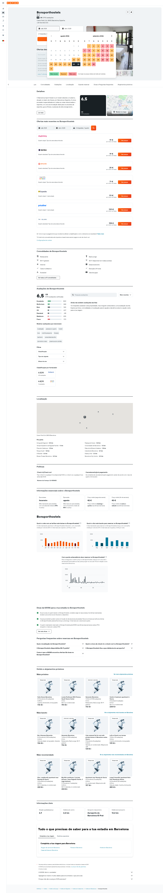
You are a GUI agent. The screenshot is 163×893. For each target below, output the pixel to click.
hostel (60, 329)
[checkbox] (46, 374)
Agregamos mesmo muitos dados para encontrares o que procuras (60, 876)
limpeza (56, 333)
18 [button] (56, 60)
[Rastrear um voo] (3, 30)
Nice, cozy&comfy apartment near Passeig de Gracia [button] (47, 778)
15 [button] (74, 55)
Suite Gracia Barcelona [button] (44, 697)
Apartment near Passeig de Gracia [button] (96, 777)
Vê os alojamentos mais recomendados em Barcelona (116, 754)
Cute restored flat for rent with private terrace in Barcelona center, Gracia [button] (96, 737)
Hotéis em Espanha (65, 888)
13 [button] (65, 55)
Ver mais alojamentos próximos (123, 674)
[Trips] (3, 35)
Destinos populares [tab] (63, 836)
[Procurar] (3, 13)
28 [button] (69, 64)
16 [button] (78, 55)
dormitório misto (42, 341)
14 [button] (69, 55)
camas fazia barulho (50, 337)
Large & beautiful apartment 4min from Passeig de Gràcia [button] (120, 778)
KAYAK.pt (39, 888)
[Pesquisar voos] (3, 9)
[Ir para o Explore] (3, 26)
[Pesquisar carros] (3, 17)
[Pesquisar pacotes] (3, 20)
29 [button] (74, 64)
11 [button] (55, 55)
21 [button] (69, 60)
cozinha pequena (47, 333)
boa (38, 333)
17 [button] (51, 60)
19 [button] (60, 60)
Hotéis (45, 888)
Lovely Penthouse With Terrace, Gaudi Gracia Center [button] (71, 698)
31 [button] (51, 69)
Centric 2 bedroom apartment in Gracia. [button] (120, 698)
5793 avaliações (48, 18)
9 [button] (78, 51)
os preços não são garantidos (78, 866)
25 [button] (56, 64)
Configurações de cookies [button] (44, 240)
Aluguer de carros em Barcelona (50, 847)
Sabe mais (100, 234)
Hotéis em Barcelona (106, 847)
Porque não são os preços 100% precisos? (52, 879)
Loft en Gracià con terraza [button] (118, 735)
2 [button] (78, 46)
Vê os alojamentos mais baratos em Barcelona (118, 712)
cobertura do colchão (55, 341)
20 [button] (65, 60)
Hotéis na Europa (53, 888)
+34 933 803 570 (42, 23)
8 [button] (73, 51)
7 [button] (69, 51)
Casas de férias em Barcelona (49, 850)
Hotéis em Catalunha (77, 888)
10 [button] (51, 55)
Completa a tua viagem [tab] (47, 836)
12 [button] (60, 55)
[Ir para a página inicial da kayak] (13, 3)
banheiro (40, 337)
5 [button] (60, 51)
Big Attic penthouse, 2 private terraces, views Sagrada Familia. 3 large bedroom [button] (72, 779)
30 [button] (78, 64)
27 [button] (65, 64)
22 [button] (74, 60)
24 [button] (51, 64)
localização (40, 329)
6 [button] (64, 51)
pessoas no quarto (51, 329)
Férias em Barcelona (76, 847)
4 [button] (55, 51)
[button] (3, 3)
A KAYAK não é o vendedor (47, 872)
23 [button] (78, 60)
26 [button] (60, 64)
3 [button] (51, 51)
